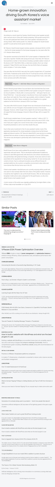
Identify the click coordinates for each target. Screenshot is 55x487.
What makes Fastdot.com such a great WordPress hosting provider (21, 414)
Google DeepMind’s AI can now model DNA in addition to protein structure (23, 454)
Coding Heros (7, 276)
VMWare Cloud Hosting (8, 247)
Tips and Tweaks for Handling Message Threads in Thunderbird (20, 321)
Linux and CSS (6, 410)
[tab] (24, 239)
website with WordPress (15, 340)
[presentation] (14, 219)
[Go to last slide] (3, 224)
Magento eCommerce (27, 7)
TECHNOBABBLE (7, 450)
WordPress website (27, 344)
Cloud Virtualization (8, 425)
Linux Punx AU (6, 317)
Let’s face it (50, 193)
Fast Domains (6, 435)
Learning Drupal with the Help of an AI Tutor (14, 293)
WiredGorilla (7, 304)
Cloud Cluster (7, 289)
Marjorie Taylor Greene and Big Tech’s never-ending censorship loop (40, 232)
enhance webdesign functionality (32, 342)
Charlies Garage (8, 261)
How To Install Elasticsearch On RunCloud (14, 367)
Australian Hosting (7, 377)
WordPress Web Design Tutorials (11, 397)
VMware (6, 253)
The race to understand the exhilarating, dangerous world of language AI (13, 232)
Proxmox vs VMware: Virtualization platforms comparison (18, 354)
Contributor (24, 23)
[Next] (51, 224)
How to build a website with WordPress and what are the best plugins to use (24, 428)
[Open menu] (51, 3)
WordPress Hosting (7, 332)
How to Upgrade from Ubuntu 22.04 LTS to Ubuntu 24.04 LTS (19, 439)
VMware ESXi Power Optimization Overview (22, 249)
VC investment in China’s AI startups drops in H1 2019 (12, 194)
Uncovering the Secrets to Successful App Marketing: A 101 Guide (21, 265)
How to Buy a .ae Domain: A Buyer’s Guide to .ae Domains (19, 280)
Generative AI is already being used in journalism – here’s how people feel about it (26, 401)
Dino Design (6, 468)
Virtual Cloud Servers (8, 350)
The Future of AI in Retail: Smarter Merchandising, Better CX (19, 465)
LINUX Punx (5, 363)
